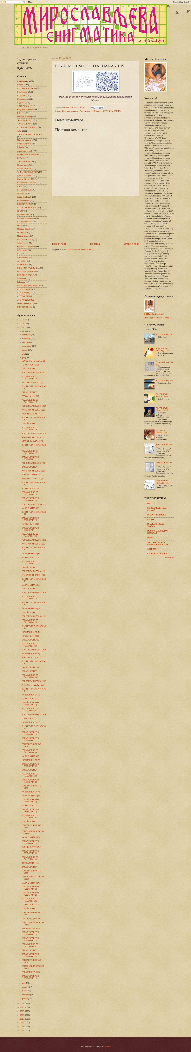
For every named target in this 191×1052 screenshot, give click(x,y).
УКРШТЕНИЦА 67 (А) (31, 792)
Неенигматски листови (26, 183)
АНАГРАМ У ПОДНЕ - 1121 (33, 657)
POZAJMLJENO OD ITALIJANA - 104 (30, 816)
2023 (22, 328)
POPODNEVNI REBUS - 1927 (34, 681)
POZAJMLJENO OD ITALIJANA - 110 (30, 621)
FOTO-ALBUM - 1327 (30, 396)
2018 (22, 1015)
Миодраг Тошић (23, 229)
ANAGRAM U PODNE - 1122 (33, 575)
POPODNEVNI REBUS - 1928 (34, 650)
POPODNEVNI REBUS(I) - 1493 (162, 349)
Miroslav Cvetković (155, 314)
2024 (22, 324)
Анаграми (21, 95)
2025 (22, 320)
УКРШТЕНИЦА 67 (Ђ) (31, 632)
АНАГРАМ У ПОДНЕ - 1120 (33, 685)
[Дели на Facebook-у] (99, 107)
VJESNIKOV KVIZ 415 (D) (32, 382)
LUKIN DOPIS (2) (29, 718)
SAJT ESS (151, 549)
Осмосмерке (22, 99)
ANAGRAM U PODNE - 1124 (33, 471)
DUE (149, 503)
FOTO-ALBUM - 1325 (30, 524)
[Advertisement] (95, 219)
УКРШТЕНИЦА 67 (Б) (31, 760)
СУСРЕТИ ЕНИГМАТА (26, 208)
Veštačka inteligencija (26, 303)
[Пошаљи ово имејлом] (91, 107)
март (24, 991)
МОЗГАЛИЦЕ (23, 232)
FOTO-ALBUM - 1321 (30, 806)
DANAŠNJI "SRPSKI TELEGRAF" (30, 458)
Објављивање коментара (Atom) (80, 249)
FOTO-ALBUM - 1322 (30, 699)
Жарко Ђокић (23, 165)
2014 (22, 1031)
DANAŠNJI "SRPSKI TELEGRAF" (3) (30, 765)
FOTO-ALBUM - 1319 (30, 905)
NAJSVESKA (22, 264)
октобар (25, 342)
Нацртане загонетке (70, 111)
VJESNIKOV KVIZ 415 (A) (32, 479)
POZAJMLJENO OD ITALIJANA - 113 (30, 535)
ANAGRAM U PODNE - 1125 (33, 437)
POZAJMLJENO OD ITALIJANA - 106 (30, 751)
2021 (22, 1003)
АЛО (19, 131)
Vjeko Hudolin (22, 257)
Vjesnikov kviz (23, 215)
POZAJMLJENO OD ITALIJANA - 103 (30, 858)
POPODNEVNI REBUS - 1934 (34, 463)
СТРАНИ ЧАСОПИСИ (112, 111)
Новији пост (59, 244)
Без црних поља (24, 190)
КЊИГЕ (20, 211)
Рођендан (21, 282)
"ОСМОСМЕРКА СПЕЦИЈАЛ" (29, 134)
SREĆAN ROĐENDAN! (31, 475)
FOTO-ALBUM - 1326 (30, 488)
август (25, 350)
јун (23, 358)
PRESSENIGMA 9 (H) (31, 928)
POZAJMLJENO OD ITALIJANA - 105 (30, 775)
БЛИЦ (19, 113)
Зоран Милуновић (24, 151)
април (25, 987)
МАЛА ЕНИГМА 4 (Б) (31, 837)
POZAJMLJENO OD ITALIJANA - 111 (30, 598)
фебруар (26, 995)
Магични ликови (24, 117)
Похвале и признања (26, 271)
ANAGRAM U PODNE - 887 (161, 432)
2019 (22, 1011)
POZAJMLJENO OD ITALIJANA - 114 (30, 493)
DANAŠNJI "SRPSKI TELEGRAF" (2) (30, 499)
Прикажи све (169, 557)
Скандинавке (22, 81)
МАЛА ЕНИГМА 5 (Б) (31, 585)
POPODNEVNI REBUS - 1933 (34, 504)
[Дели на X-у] (97, 107)
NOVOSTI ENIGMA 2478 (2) (33, 361)
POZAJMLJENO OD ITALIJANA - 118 (30, 377)
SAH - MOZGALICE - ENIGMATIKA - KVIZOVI (157, 543)
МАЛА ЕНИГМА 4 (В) (31, 796)
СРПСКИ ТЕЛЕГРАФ (26, 88)
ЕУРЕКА (20, 158)
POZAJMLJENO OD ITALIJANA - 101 (30, 945)
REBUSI (150, 538)
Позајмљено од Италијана (91, 111)
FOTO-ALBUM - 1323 (30, 636)
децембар (26, 335)
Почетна (95, 244)
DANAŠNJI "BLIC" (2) (30, 640)
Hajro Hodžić (22, 250)
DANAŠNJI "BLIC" (29, 369)
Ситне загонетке (24, 144)
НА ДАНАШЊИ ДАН (25, 179)
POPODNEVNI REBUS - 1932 (34, 540)
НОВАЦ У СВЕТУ (24, 307)
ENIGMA (20, 147)
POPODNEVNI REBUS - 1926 (34, 715)
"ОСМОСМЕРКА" (24, 124)
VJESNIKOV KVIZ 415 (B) (32, 441)
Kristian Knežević (24, 293)
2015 (22, 1027)
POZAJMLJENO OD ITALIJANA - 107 (30, 709)
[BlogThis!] (94, 107)
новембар (26, 338)
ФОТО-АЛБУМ (23, 106)
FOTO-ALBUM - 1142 (164, 335)
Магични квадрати (25, 140)
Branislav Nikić (23, 201)
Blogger (108, 1046)
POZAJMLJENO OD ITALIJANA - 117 (30, 401)
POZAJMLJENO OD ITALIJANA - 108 (30, 676)
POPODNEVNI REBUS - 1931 (34, 571)
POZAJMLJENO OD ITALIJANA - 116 (30, 428)
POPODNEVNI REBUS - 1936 (34, 406)
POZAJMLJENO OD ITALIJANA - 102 (30, 900)
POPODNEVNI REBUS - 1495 (162, 395)
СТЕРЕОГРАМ (23, 296)
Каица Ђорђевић (24, 197)
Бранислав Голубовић (26, 247)
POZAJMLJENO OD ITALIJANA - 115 (30, 452)
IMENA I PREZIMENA (156, 515)
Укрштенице (22, 92)
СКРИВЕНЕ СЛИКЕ (25, 275)
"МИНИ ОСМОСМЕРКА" (27, 172)
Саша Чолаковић (24, 222)
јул (23, 354)
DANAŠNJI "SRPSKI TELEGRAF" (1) (30, 519)
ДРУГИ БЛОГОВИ (24, 176)
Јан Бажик (21, 261)
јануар (25, 999)
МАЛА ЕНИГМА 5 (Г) (30, 508)
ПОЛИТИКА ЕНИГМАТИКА (28, 286)
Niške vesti (21, 279)
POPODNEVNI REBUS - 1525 (162, 409)
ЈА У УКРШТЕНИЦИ (25, 300)
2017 (22, 1019)
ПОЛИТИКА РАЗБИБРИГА (28, 268)
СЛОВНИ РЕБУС (24, 204)
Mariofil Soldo (22, 236)
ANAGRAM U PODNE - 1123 (33, 544)
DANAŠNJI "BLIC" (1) (30, 667)
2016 (22, 1023)
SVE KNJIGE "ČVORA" (31, 847)
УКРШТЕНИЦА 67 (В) (31, 722)
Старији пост (131, 244)
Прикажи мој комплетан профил (158, 318)
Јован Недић (22, 243)
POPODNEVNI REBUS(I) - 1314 (162, 482)
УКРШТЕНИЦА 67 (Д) (31, 654)
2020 (22, 1007)
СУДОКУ (20, 102)
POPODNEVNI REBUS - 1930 (34, 593)
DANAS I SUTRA (24, 169)
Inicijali (150, 519)
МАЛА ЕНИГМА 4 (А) (31, 883)
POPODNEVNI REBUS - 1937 (34, 372)
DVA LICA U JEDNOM (31, 918)
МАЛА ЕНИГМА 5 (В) (31, 554)
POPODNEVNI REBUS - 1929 (34, 616)
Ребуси (20, 85)
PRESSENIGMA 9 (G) (31, 972)
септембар (27, 346)
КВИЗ (19, 225)
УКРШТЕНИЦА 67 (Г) (31, 695)
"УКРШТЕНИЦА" (24, 120)
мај (23, 983)
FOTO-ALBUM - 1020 (164, 380)
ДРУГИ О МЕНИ (24, 289)
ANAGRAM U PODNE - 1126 (33, 410)
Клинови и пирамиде (26, 218)
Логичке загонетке (25, 239)
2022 (22, 331)
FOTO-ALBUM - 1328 (30, 365)
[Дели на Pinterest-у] (102, 107)
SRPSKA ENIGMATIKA (157, 554)
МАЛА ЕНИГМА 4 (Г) (30, 756)
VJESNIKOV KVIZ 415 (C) (32, 414)
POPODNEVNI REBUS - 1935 (34, 433)
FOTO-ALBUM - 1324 (30, 557)
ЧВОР (19, 186)
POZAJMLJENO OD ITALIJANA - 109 (30, 645)
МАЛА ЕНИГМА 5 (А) (31, 609)
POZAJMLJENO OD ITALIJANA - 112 (30, 562)
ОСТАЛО (21, 193)
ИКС (19, 254)
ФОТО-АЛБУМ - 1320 (30, 863)
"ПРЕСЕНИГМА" (24, 161)
